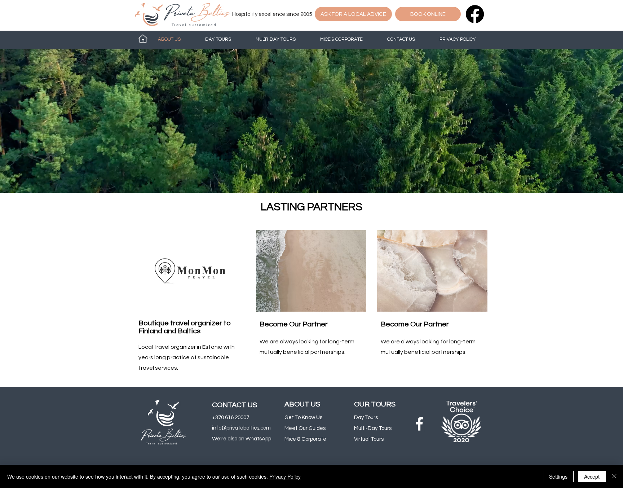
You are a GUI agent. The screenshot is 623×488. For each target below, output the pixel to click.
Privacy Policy (285, 476)
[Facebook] (475, 14)
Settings (558, 476)
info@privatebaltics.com (241, 428)
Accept (592, 476)
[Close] (614, 476)
